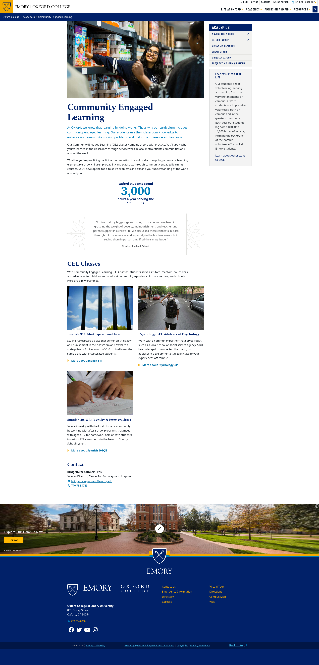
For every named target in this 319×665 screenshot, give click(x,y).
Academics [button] (254, 9)
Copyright (182, 645)
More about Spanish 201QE (89, 451)
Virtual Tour (216, 587)
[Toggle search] (315, 9)
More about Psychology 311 (160, 365)
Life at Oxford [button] (231, 9)
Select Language (305, 2)
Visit (212, 602)
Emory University (95, 645)
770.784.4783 (79, 486)
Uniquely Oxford (221, 57)
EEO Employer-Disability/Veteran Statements (149, 645)
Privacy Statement (200, 645)
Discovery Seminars (223, 45)
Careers (167, 602)
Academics (29, 17)
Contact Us (169, 587)
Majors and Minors (223, 33)
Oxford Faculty (221, 39)
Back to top (237, 646)
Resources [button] (301, 9)
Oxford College (11, 17)
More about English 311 (86, 361)
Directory (168, 597)
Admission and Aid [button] (277, 9)
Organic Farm (219, 51)
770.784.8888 (78, 621)
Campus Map (217, 597)
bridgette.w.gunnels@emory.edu (91, 481)
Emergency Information (177, 592)
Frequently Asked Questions (228, 63)
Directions (215, 592)
